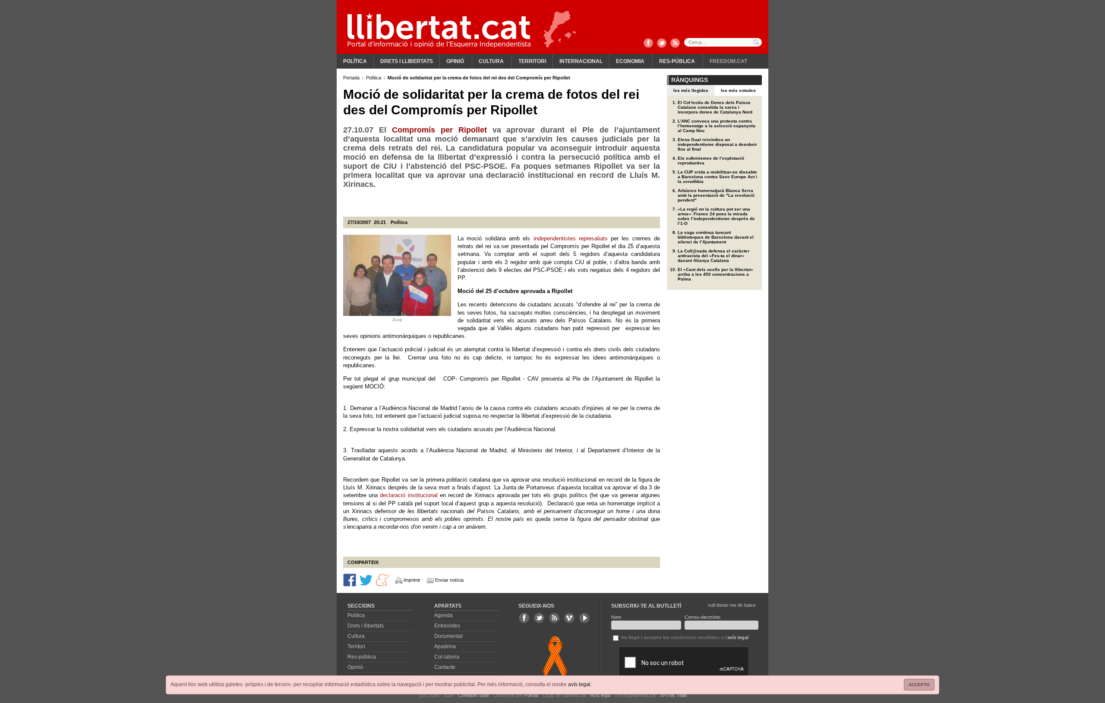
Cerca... (723, 42)
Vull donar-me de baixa (731, 605)
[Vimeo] (569, 618)
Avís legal (600, 695)
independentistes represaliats (571, 238)
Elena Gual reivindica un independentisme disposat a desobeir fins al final (717, 144)
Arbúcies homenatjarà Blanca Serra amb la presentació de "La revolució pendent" (716, 195)
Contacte (444, 667)
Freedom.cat (728, 61)
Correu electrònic (703, 617)
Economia (630, 61)
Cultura (491, 61)
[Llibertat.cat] (438, 30)
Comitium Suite (473, 695)
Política (355, 61)
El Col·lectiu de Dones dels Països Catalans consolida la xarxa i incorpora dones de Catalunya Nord (715, 107)
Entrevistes (447, 626)
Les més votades (738, 90)
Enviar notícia (449, 580)
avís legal (579, 684)
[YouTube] (584, 618)
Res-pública (677, 61)
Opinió (455, 61)
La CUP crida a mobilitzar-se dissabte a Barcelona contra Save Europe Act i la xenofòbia (717, 177)
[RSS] (675, 43)
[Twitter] (661, 43)
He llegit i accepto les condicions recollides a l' (684, 637)
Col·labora (446, 657)
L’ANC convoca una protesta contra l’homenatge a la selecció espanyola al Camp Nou (716, 126)
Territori (532, 61)
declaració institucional (408, 495)
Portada (352, 77)
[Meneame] (382, 579)
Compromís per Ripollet (439, 130)
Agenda (443, 615)
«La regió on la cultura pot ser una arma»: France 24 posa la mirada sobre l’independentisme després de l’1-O (716, 216)
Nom (616, 617)
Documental (448, 636)
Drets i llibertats (406, 61)
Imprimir (412, 580)
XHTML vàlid (673, 695)
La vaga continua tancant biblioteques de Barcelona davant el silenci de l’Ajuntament (716, 237)
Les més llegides (690, 90)
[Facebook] (648, 43)
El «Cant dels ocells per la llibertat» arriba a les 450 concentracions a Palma (715, 274)
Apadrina (445, 646)
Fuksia (531, 695)
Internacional (581, 61)
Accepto (919, 684)
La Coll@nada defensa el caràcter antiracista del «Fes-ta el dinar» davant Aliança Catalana (713, 256)
